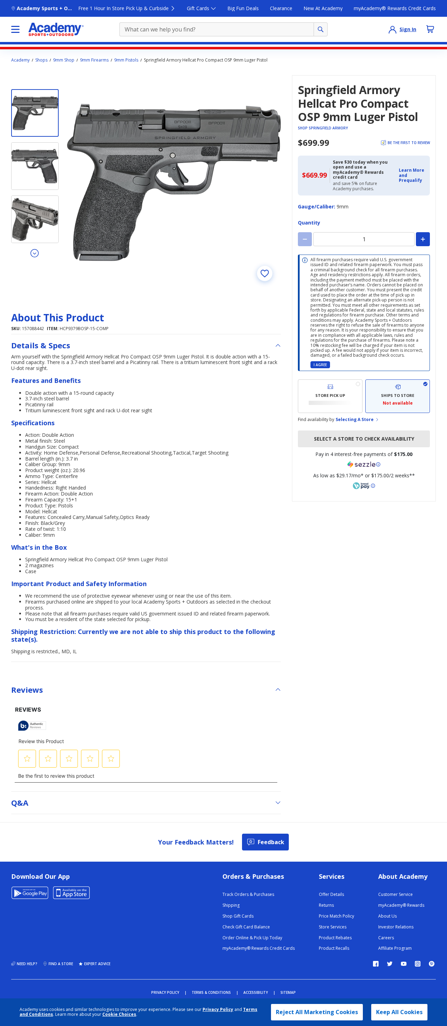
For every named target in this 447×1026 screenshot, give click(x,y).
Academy (20, 60)
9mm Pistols (126, 60)
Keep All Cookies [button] (399, 1012)
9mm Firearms (94, 60)
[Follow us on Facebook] (376, 964)
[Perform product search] (321, 29)
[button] (412, 175)
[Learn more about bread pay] (364, 486)
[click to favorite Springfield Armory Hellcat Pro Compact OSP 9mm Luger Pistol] (264, 273)
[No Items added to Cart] (430, 29)
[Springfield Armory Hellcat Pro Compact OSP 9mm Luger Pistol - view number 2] (35, 166)
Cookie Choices (119, 1014)
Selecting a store (355, 419)
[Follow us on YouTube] (404, 964)
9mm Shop (63, 60)
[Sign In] (392, 29)
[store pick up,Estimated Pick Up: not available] (330, 396)
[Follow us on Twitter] (390, 964)
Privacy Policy (218, 1009)
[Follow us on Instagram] (417, 964)
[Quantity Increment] (423, 239)
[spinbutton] (364, 239)
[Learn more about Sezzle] (363, 464)
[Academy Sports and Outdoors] (56, 29)
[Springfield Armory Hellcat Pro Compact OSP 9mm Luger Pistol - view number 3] (35, 219)
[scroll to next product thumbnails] (35, 253)
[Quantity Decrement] (305, 239)
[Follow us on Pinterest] (431, 964)
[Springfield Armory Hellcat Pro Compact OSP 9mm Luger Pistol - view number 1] (35, 113)
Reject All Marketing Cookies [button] (317, 1012)
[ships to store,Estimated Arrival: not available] (398, 396)
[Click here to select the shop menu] (15, 29)
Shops (41, 60)
